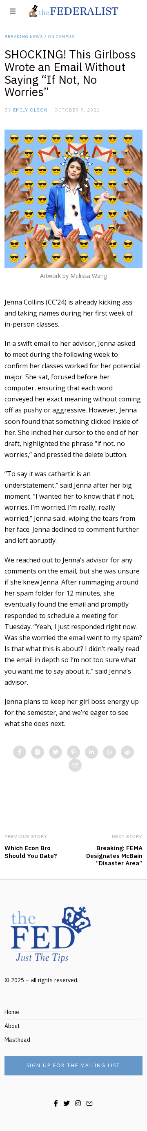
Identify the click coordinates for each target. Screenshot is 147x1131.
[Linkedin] (91, 752)
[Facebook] (19, 752)
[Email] (75, 765)
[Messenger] (37, 752)
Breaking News (23, 36)
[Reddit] (127, 752)
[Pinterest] (73, 752)
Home (11, 1012)
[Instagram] (78, 1103)
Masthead (17, 1040)
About (12, 1026)
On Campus (61, 36)
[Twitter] (55, 752)
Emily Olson (30, 110)
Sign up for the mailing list (73, 1065)
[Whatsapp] (109, 752)
